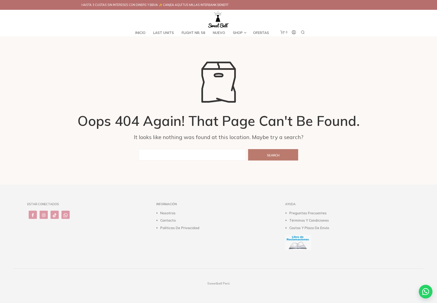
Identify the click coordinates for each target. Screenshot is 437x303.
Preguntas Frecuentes (308, 213)
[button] (283, 32)
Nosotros (167, 213)
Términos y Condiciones (309, 220)
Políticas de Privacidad (179, 228)
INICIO (140, 33)
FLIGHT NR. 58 (193, 33)
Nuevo (219, 33)
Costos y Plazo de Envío (309, 228)
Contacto (168, 220)
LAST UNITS (163, 33)
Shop (238, 33)
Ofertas (261, 33)
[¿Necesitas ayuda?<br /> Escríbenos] (425, 291)
